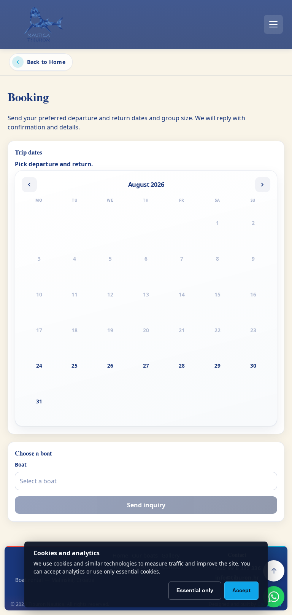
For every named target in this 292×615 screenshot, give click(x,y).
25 (74, 365)
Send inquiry (146, 505)
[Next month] (262, 184)
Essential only (194, 590)
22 (217, 330)
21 (182, 330)
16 (253, 294)
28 (182, 365)
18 (74, 330)
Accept (241, 590)
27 (146, 365)
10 (39, 294)
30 (253, 365)
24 (39, 365)
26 (110, 365)
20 (146, 330)
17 (39, 330)
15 (217, 294)
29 (217, 365)
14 (182, 294)
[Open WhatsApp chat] (273, 596)
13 (146, 294)
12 (110, 294)
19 (110, 330)
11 (74, 294)
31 (39, 401)
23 (253, 330)
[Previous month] (29, 184)
